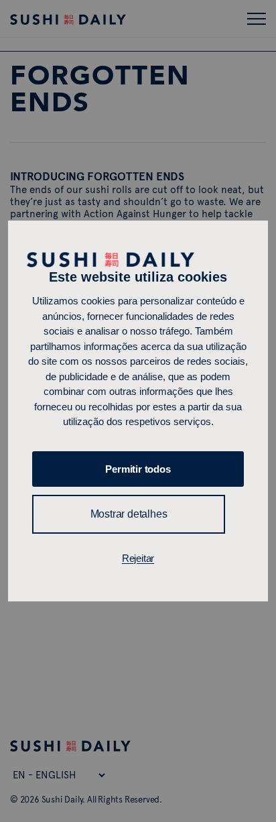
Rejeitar (138, 558)
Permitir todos (137, 469)
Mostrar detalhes (128, 514)
